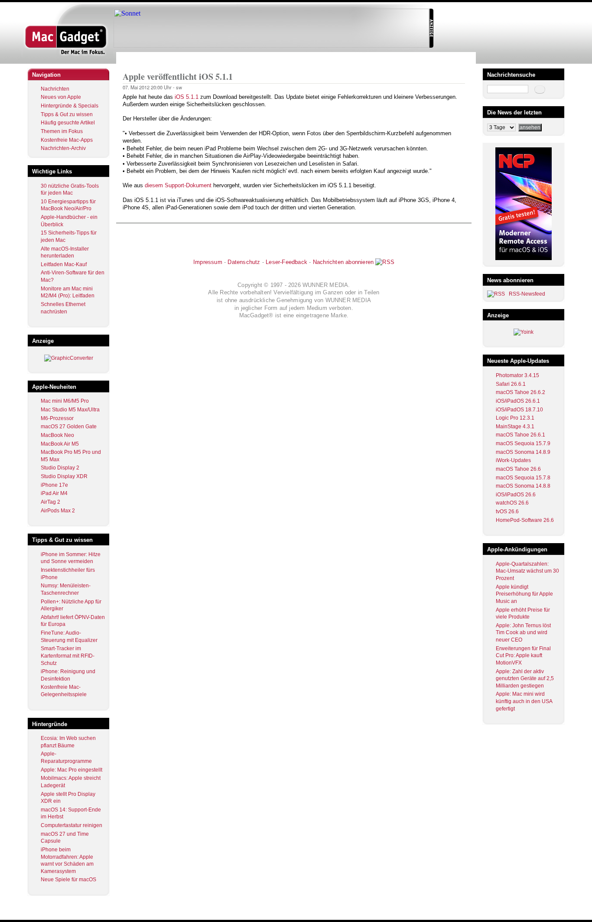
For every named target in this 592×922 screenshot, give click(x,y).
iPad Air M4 (54, 493)
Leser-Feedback (286, 262)
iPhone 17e (54, 485)
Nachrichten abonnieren (343, 262)
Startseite (134, 58)
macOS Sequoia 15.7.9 (523, 443)
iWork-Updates (513, 460)
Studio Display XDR (64, 476)
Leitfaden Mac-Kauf (64, 264)
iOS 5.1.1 (186, 97)
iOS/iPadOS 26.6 (516, 495)
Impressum (207, 262)
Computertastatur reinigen (71, 825)
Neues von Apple (61, 97)
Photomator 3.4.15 (517, 375)
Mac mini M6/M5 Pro (65, 401)
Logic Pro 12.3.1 (515, 418)
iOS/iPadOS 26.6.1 (518, 401)
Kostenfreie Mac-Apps (67, 140)
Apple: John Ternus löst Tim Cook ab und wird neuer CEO (523, 632)
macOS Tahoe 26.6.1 (520, 435)
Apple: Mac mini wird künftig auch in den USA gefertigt (524, 701)
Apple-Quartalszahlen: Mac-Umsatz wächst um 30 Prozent (527, 571)
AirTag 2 (50, 502)
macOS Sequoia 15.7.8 (523, 478)
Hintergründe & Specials (69, 106)
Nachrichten (55, 89)
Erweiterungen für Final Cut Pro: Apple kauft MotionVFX (523, 655)
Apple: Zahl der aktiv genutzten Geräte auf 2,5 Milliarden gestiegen (525, 678)
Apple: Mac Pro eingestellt (71, 770)
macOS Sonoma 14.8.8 (523, 486)
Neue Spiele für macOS (68, 879)
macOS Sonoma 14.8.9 (523, 452)
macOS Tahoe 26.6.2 (520, 392)
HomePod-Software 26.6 (525, 520)
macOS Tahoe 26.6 (518, 469)
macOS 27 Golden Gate (69, 427)
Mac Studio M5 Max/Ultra (70, 410)
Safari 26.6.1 (511, 384)
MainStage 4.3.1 (515, 427)
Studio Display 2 (60, 468)
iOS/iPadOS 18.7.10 (519, 410)
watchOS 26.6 (512, 503)
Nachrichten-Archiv (63, 148)
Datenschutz (244, 262)
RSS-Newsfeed (527, 294)
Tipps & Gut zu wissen (67, 114)
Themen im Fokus (62, 131)
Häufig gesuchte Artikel (68, 123)
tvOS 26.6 (507, 511)
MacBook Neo (57, 435)
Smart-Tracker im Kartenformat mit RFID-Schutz (67, 655)
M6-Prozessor (57, 418)
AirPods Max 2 (58, 511)
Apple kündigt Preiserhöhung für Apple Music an (524, 594)
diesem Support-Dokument (178, 185)
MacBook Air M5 (60, 444)
